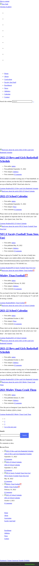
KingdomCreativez (30, 564)
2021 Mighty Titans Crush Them (18, 389)
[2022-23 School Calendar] (13, 462)
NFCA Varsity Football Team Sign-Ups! (16, 476)
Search (2, 431)
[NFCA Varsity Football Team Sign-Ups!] (17, 473)
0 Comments (18, 174)
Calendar (7, 94)
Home (6, 73)
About (6, 76)
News (6, 88)
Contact (7, 97)
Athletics (7, 91)
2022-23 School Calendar (14, 196)
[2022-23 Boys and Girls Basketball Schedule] (18, 451)
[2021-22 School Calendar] (13, 495)
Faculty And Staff (10, 82)
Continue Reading (19, 188)
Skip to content (4, 1)
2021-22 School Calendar (14, 310)
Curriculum (8, 79)
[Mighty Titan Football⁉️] (13, 484)
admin (13, 166)
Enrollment (8, 85)
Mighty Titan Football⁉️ (14, 275)
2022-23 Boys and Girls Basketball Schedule (18, 454)
